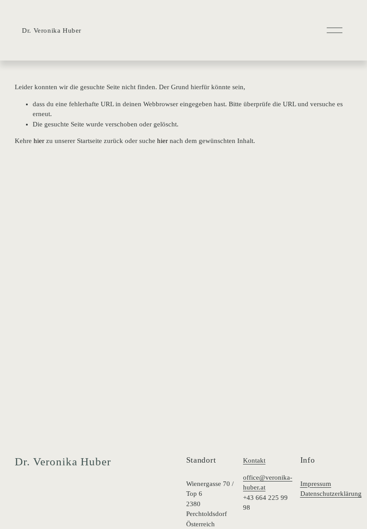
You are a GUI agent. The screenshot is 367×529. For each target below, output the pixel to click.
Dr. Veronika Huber (51, 30)
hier (39, 140)
